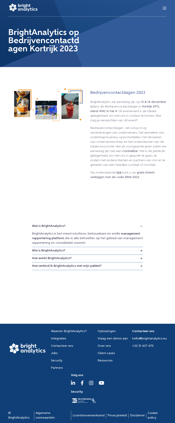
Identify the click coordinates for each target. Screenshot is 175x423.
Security (56, 360)
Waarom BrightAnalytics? (69, 331)
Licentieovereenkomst (88, 415)
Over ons (104, 346)
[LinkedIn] (73, 384)
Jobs (54, 353)
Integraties (58, 338)
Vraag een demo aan (113, 338)
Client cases (106, 353)
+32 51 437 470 (142, 346)
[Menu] (164, 8)
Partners (57, 368)
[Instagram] (91, 384)
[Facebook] (82, 384)
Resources (105, 360)
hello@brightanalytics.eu (149, 338)
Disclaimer (137, 415)
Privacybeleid (117, 415)
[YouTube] (101, 384)
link (119, 172)
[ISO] (84, 403)
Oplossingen (107, 331)
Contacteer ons (62, 346)
